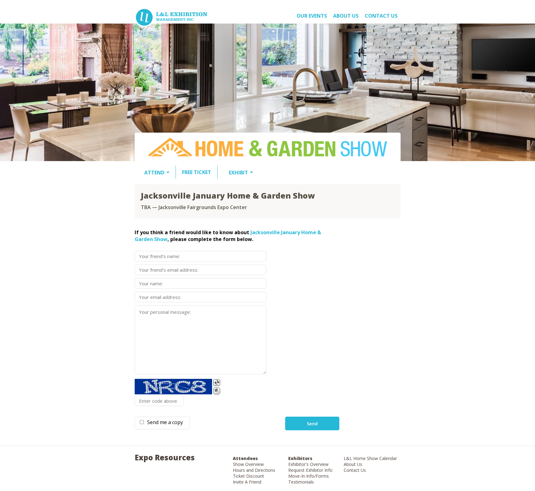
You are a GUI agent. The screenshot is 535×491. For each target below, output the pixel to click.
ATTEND (154, 172)
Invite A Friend (247, 482)
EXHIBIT (238, 172)
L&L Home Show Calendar (370, 458)
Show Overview (248, 464)
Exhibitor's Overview (308, 464)
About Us (353, 464)
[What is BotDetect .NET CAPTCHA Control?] (173, 386)
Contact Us (381, 15)
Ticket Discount (248, 476)
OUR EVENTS (312, 15)
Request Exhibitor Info (310, 470)
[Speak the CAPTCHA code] (216, 391)
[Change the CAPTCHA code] (216, 382)
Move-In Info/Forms (308, 476)
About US (346, 15)
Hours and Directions (254, 470)
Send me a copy (164, 422)
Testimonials (301, 482)
